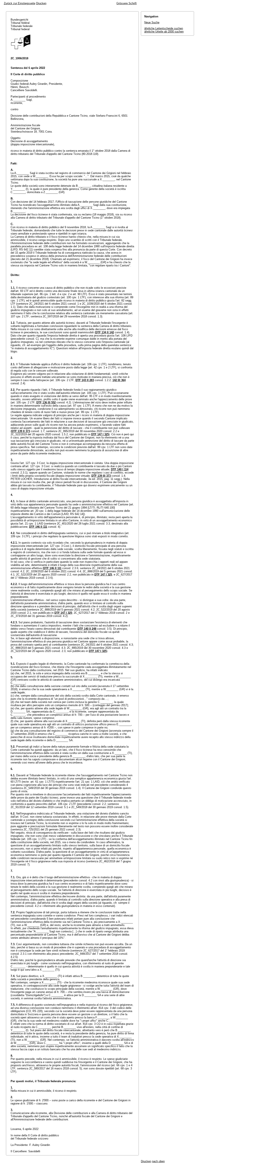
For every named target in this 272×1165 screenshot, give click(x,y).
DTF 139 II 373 (20, 431)
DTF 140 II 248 (87, 628)
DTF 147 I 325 (100, 434)
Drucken (41, 3)
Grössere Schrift (126, 3)
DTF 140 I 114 (119, 469)
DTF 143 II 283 (84, 380)
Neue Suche (151, 22)
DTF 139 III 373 (101, 475)
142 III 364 (119, 380)
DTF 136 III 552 (46, 402)
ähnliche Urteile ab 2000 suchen (164, 31)
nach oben (158, 1161)
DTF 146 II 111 (38, 526)
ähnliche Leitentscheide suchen (163, 28)
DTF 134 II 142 (104, 332)
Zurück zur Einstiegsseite (19, 3)
